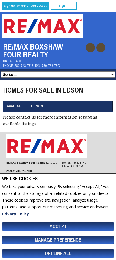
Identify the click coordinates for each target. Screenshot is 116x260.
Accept (58, 226)
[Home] (42, 36)
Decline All (58, 253)
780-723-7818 (24, 65)
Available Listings (25, 105)
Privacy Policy (15, 213)
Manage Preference (58, 239)
